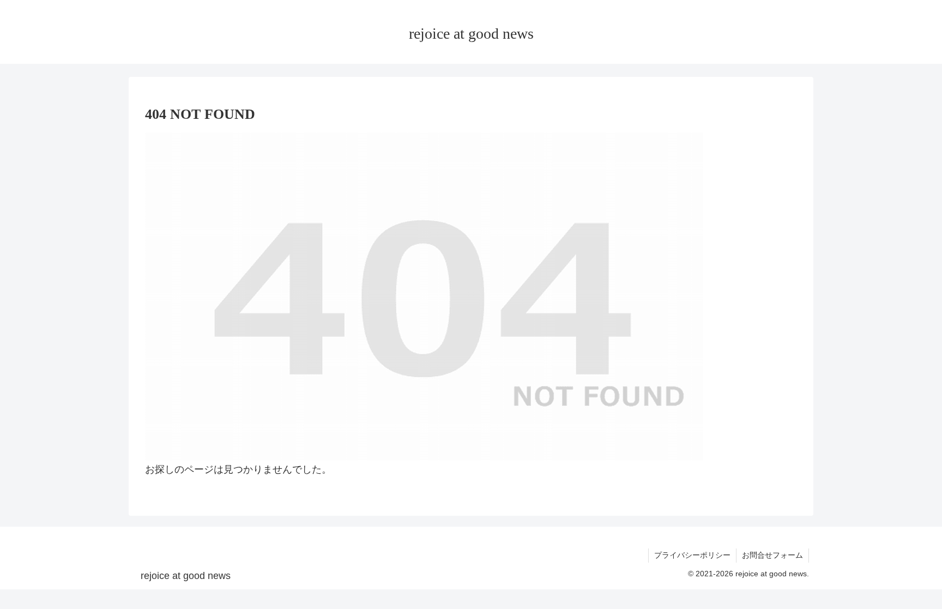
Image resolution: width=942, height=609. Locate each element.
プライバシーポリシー (692, 555)
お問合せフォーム (772, 555)
